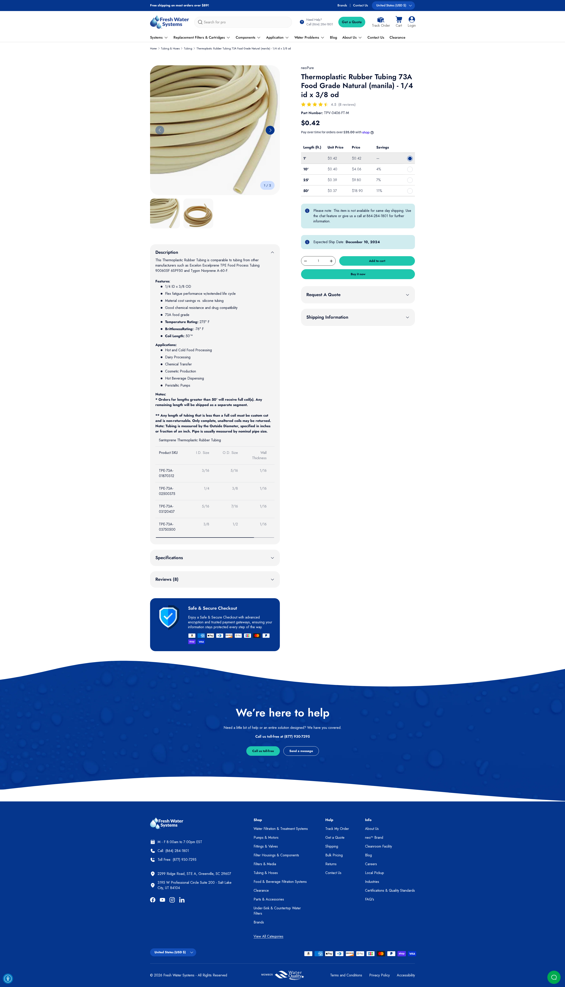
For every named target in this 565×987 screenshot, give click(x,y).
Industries (372, 881)
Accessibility (406, 975)
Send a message (301, 751)
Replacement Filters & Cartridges (199, 37)
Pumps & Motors (266, 837)
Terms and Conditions (346, 975)
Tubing (188, 49)
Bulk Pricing (334, 855)
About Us (349, 37)
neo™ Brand (374, 837)
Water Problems (306, 37)
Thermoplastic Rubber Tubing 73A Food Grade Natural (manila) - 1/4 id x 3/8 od (243, 49)
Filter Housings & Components (276, 855)
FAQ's (369, 899)
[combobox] (243, 22)
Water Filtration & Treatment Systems (281, 828)
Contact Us (360, 5)
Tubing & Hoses (170, 49)
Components (245, 37)
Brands (342, 5)
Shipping (331, 846)
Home (153, 49)
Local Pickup (374, 872)
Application (275, 37)
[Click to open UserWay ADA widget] (8, 979)
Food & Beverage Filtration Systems (280, 881)
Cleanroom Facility (378, 846)
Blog (333, 37)
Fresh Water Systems (178, 975)
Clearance (397, 37)
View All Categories (268, 936)
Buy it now (358, 274)
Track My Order (337, 828)
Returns (331, 864)
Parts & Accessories (269, 899)
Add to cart (377, 261)
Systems (156, 37)
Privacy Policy (379, 975)
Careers (371, 864)
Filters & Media (265, 864)
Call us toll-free (263, 751)
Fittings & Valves (266, 846)
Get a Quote (352, 21)
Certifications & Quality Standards (390, 890)
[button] (399, 22)
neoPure (307, 67)
